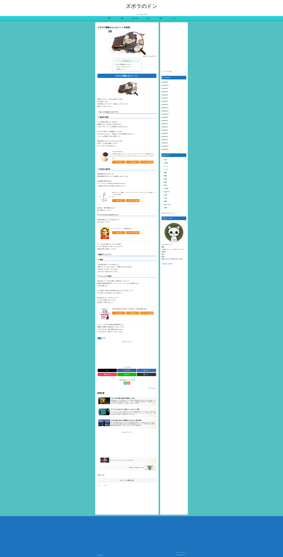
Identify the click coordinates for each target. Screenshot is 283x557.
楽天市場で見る (133, 162)
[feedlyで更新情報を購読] (125, 383)
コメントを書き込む (126, 480)
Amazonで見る (119, 162)
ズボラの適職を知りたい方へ (123, 64)
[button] (146, 374)
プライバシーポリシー (181, 552)
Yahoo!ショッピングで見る (147, 162)
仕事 (104, 338)
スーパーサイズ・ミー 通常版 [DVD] (121, 228)
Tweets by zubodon (167, 263)
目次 (124, 61)
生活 (100, 338)
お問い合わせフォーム (168, 213)
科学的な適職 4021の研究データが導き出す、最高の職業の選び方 (129, 309)
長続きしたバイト (122, 69)
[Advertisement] (126, 353)
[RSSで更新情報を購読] (128, 383)
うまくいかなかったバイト (124, 66)
